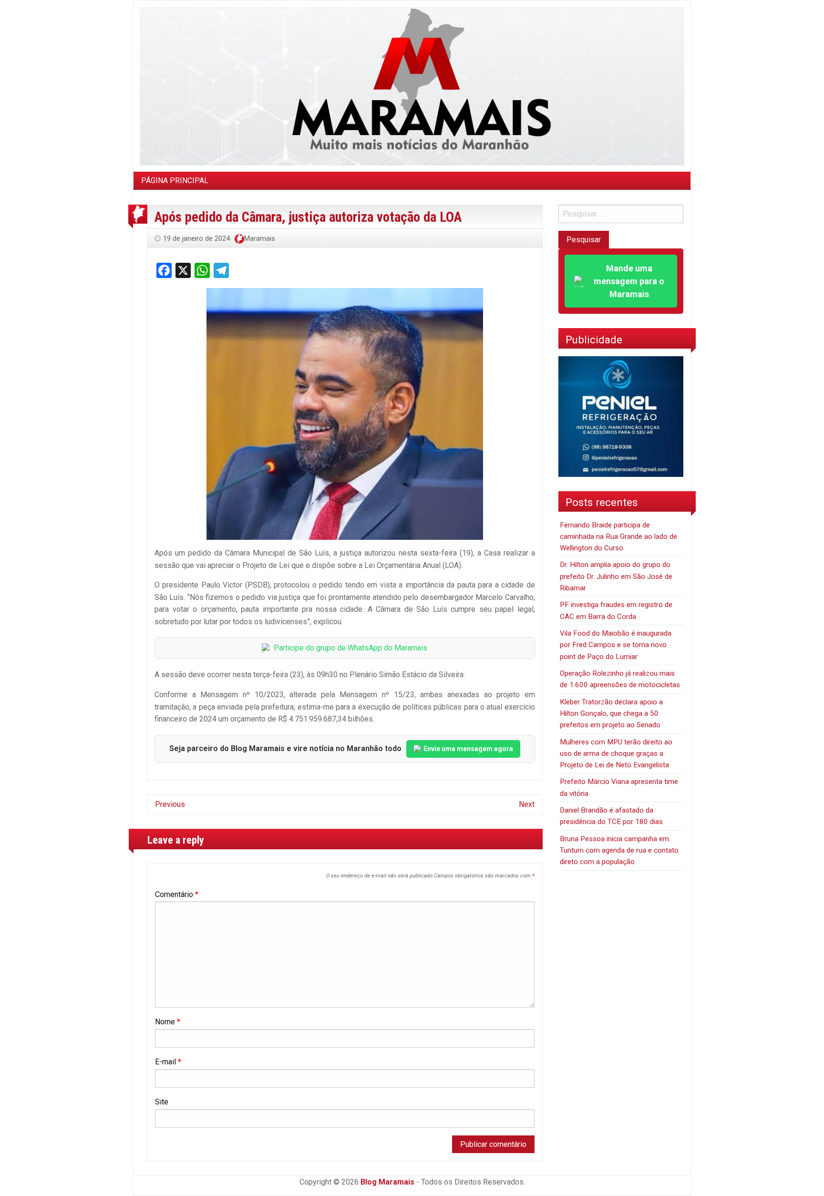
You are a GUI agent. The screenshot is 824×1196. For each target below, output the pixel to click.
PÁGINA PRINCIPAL (174, 180)
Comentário (176, 894)
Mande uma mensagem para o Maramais (629, 281)
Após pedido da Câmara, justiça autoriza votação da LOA (308, 217)
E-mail (168, 1061)
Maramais (259, 238)
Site (161, 1101)
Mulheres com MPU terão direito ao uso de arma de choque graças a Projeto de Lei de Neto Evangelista (616, 754)
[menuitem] (175, 181)
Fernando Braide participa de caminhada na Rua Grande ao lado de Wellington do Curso (618, 537)
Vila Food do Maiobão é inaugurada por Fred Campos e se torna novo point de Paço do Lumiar (615, 645)
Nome (167, 1021)
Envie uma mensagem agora (468, 749)
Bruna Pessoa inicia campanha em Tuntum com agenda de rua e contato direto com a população (619, 850)
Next (527, 804)
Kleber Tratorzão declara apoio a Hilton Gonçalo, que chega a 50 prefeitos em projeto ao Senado (611, 714)
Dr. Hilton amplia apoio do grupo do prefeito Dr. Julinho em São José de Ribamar (616, 576)
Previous (170, 804)
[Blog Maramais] (412, 85)
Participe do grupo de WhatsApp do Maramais (350, 647)
